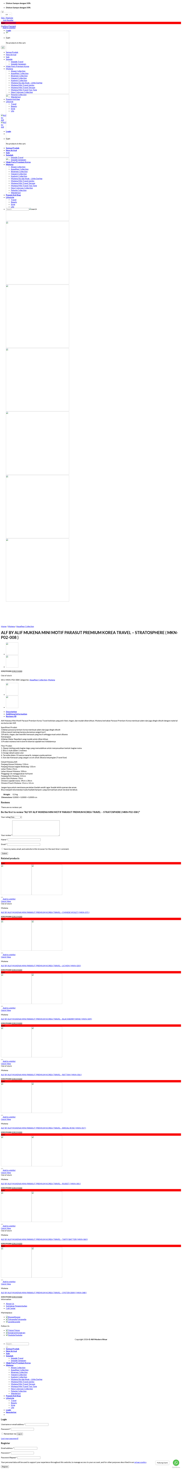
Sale (8, 1353)
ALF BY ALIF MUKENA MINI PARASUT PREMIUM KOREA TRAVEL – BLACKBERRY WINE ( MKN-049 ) (46, 1019)
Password (6, 1429)
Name (4, 839)
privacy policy (140, 1462)
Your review (6, 835)
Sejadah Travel (17, 1358)
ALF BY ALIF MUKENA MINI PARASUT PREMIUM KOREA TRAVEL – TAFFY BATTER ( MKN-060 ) (44, 1239)
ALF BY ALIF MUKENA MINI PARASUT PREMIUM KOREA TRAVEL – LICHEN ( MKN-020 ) (41, 965)
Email (4, 844)
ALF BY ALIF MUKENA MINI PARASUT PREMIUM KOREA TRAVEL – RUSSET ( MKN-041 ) (41, 1183)
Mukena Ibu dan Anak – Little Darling (26, 1379)
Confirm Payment (8, 22)
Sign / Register (7, 18)
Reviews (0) (11, 716)
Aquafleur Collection (25, 626)
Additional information (16, 714)
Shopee (17, 1317)
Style (13, 1405)
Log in (20, 1434)
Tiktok (17, 1330)
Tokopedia (21, 1319)
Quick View (6, 901)
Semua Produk (12, 1349)
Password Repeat (9, 1457)
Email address (7, 1448)
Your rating (5, 817)
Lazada (17, 1321)
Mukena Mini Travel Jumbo (22, 1381)
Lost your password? (9, 1438)
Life (12, 1407)
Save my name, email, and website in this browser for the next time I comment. (36, 849)
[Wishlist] (2, 897)
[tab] (93, 711)
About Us (10, 1303)
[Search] (7, 1347)
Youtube (18, 1335)
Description (11, 711)
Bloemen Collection (19, 1372)
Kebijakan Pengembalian (16, 1306)
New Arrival (11, 1351)
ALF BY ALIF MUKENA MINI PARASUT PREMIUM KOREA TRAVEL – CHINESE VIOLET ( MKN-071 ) (45, 912)
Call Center (10, 1308)
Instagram (21, 1332)
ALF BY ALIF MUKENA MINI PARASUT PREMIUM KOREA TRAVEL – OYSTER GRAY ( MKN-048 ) (44, 1292)
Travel (13, 1400)
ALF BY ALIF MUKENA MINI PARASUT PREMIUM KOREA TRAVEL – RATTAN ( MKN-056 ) (41, 1074)
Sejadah (9, 1356)
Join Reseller (8, 20)
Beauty (14, 1403)
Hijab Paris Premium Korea (18, 1363)
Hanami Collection (19, 1374)
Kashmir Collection (19, 1377)
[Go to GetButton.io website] (176, 1467)
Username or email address (13, 1424)
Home (3, 626)
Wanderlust (16, 1393)
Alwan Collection (18, 1367)
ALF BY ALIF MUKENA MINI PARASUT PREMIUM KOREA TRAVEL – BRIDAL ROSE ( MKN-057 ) (43, 1128)
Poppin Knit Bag (13, 1396)
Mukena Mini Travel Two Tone (24, 1386)
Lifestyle (10, 1398)
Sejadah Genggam (18, 1360)
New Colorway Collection (22, 1388)
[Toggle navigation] (3, 47)
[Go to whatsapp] (176, 1463)
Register (5, 1467)
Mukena (11, 626)
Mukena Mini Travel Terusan (23, 1384)
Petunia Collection (18, 1391)
